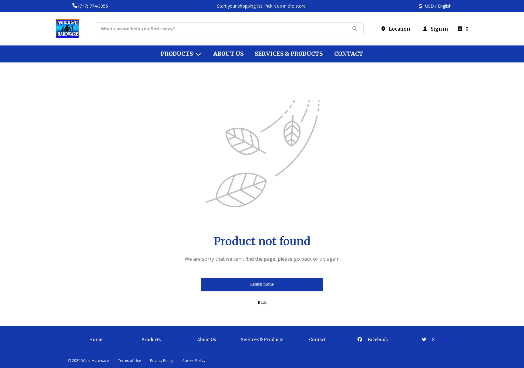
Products (151, 339)
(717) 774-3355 (93, 6)
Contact (317, 339)
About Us (206, 339)
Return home (262, 284)
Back (262, 302)
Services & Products (262, 339)
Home (95, 339)
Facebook (377, 339)
